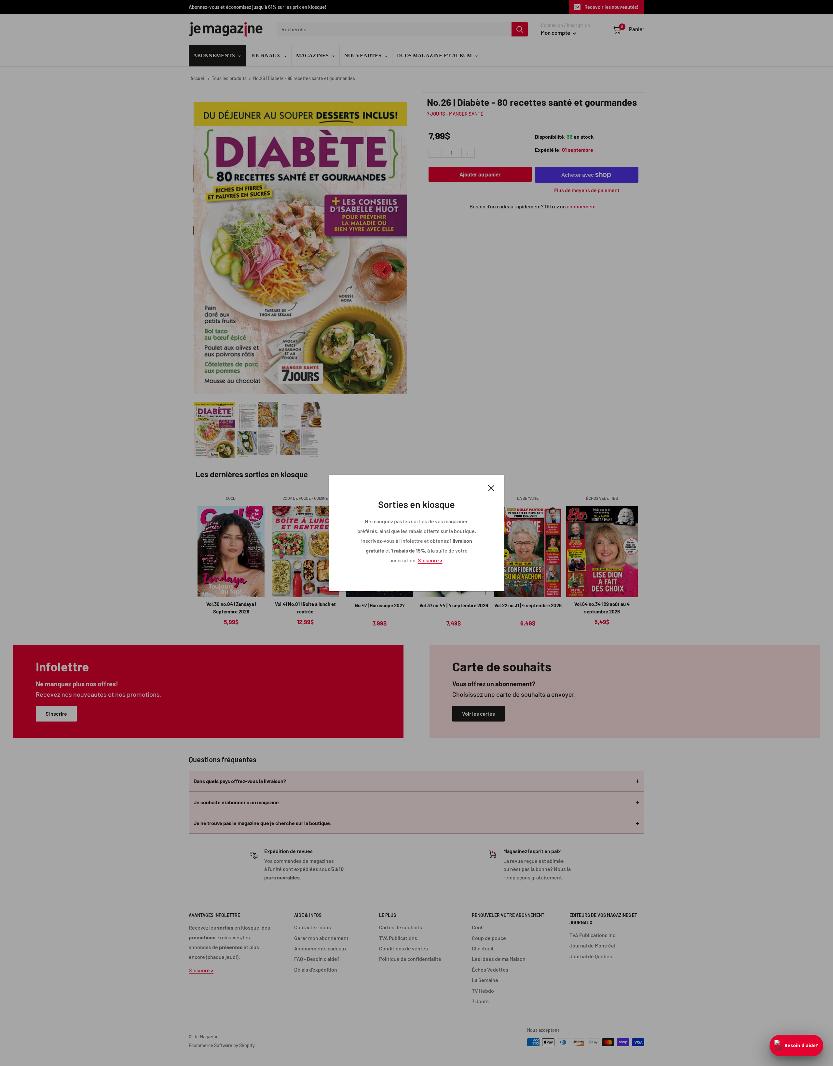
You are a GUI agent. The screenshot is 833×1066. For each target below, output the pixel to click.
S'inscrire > (430, 560)
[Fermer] (491, 487)
